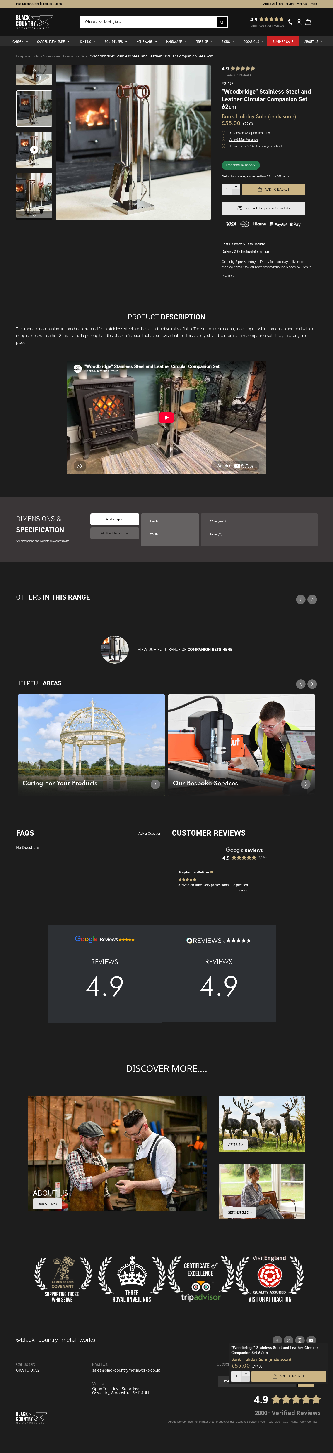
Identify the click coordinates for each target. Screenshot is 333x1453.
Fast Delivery (286, 3)
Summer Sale (283, 41)
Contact (312, 1421)
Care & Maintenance (243, 139)
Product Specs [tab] (114, 519)
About (172, 1421)
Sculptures (114, 41)
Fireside (201, 41)
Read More (229, 276)
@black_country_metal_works (55, 1340)
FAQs (261, 1421)
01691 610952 (28, 1370)
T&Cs (285, 1421)
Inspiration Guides (27, 3)
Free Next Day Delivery (240, 165)
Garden (18, 41)
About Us (269, 3)
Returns (193, 1421)
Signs (226, 41)
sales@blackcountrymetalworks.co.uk (126, 1370)
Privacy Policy (298, 1421)
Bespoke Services (246, 1421)
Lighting (84, 41)
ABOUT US (50, 1193)
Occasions (251, 41)
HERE (227, 649)
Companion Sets (75, 56)
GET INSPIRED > (240, 1212)
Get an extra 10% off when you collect (255, 146)
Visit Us (302, 3)
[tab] (114, 533)
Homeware (144, 41)
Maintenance (206, 1421)
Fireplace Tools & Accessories (38, 56)
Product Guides (51, 3)
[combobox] (154, 22)
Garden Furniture (51, 41)
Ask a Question (149, 833)
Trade (313, 3)
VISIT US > (235, 1144)
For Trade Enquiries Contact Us (267, 208)
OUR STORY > (47, 1204)
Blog (277, 1421)
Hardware (174, 41)
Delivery (181, 1421)
